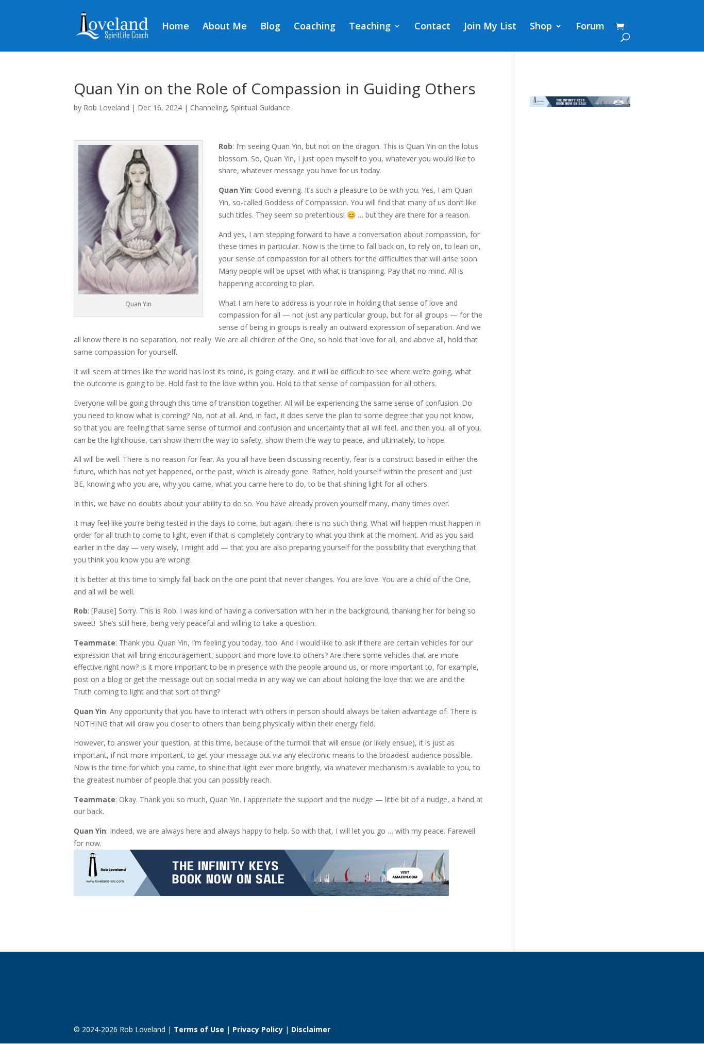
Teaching (370, 27)
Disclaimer (310, 1029)
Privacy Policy (257, 1029)
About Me (225, 27)
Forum (590, 27)
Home (175, 27)
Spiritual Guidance (260, 107)
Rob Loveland (106, 107)
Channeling (208, 107)
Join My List (490, 27)
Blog (270, 27)
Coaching (315, 27)
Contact (432, 27)
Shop (541, 27)
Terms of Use (199, 1029)
